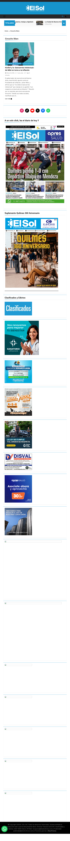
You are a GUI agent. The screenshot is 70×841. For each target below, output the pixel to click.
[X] (38, 111)
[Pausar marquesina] (64, 23)
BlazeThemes (52, 831)
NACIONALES (17, 63)
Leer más (7, 99)
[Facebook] (43, 111)
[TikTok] (27, 111)
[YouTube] (32, 111)
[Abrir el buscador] (62, 16)
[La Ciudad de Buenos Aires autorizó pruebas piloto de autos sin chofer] (29, 23)
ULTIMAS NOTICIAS (27, 63)
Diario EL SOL (11, 73)
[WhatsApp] (48, 111)
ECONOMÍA (10, 63)
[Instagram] (22, 111)
